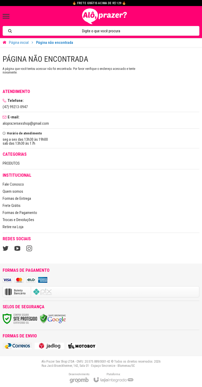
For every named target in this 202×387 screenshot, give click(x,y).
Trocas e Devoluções (18, 219)
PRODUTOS (11, 163)
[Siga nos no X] (5, 248)
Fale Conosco (13, 184)
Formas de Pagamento (20, 212)
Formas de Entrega (17, 198)
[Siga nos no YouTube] (17, 248)
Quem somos (13, 191)
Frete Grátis (12, 205)
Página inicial (19, 42)
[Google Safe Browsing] (53, 318)
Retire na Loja (13, 226)
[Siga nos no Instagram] (29, 248)
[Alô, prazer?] (104, 16)
